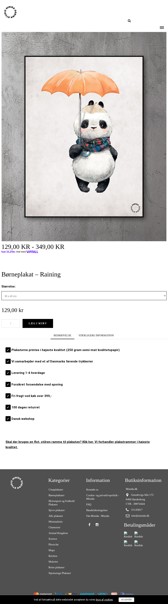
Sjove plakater (57, 510)
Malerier (53, 561)
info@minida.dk (140, 515)
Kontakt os (92, 489)
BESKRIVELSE (62, 335)
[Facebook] (89, 524)
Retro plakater (56, 567)
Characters (54, 527)
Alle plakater (56, 515)
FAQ (88, 504)
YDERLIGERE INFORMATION (96, 335)
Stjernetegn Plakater (60, 573)
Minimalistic (56, 521)
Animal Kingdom (58, 533)
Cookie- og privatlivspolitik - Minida (102, 497)
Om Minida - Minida (97, 515)
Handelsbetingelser (97, 510)
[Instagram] (97, 524)
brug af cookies (104, 599)
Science (53, 538)
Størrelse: (8, 286)
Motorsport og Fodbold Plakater (62, 502)
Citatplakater (56, 489)
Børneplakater (56, 495)
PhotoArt (54, 544)
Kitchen (53, 555)
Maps (52, 550)
